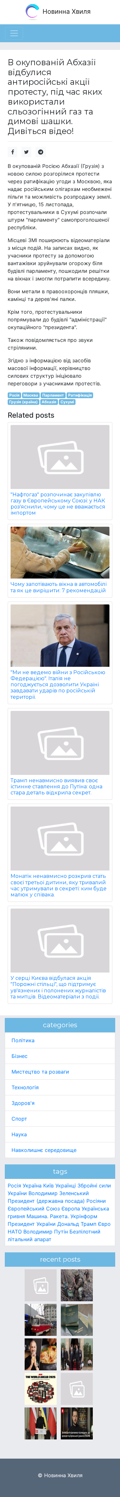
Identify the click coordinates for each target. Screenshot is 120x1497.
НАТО (15, 1231)
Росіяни (96, 1201)
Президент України (32, 1224)
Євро (104, 1224)
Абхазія (49, 401)
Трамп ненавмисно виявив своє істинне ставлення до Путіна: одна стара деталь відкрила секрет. (56, 786)
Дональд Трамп (76, 1224)
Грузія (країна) (23, 401)
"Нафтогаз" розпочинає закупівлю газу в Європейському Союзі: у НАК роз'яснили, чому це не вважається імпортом (58, 504)
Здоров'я (23, 1103)
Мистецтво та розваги (40, 1071)
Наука (19, 1134)
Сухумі (67, 401)
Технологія (25, 1087)
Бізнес (20, 1056)
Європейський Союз (34, 1208)
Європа (70, 1208)
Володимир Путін (45, 1231)
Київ (48, 1185)
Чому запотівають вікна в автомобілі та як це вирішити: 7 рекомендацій (59, 587)
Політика (23, 1040)
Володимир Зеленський (58, 1193)
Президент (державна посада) (46, 1201)
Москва (30, 395)
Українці (65, 1185)
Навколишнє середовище (44, 1150)
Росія (14, 395)
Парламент (53, 395)
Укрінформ (83, 1216)
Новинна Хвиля (66, 11)
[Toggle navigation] (14, 33)
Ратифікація (80, 395)
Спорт (19, 1118)
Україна (32, 1185)
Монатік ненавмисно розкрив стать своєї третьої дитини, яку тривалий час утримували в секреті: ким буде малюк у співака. (59, 885)
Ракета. (59, 1216)
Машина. (37, 1216)
